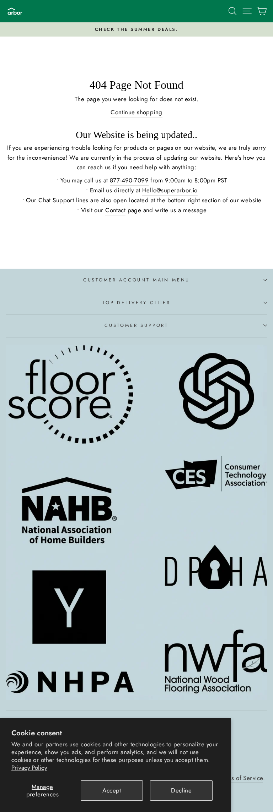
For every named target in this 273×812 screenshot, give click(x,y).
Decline (181, 790)
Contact (115, 210)
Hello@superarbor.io (170, 190)
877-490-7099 (129, 180)
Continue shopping (136, 112)
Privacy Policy (29, 767)
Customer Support (136, 325)
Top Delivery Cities (136, 302)
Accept (111, 790)
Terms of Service (241, 778)
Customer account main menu (136, 279)
